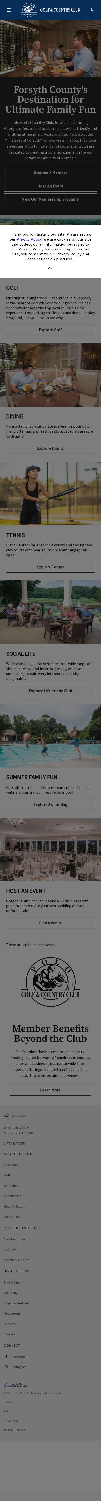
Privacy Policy (29, 239)
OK (50, 268)
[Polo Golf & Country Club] (50, 10)
